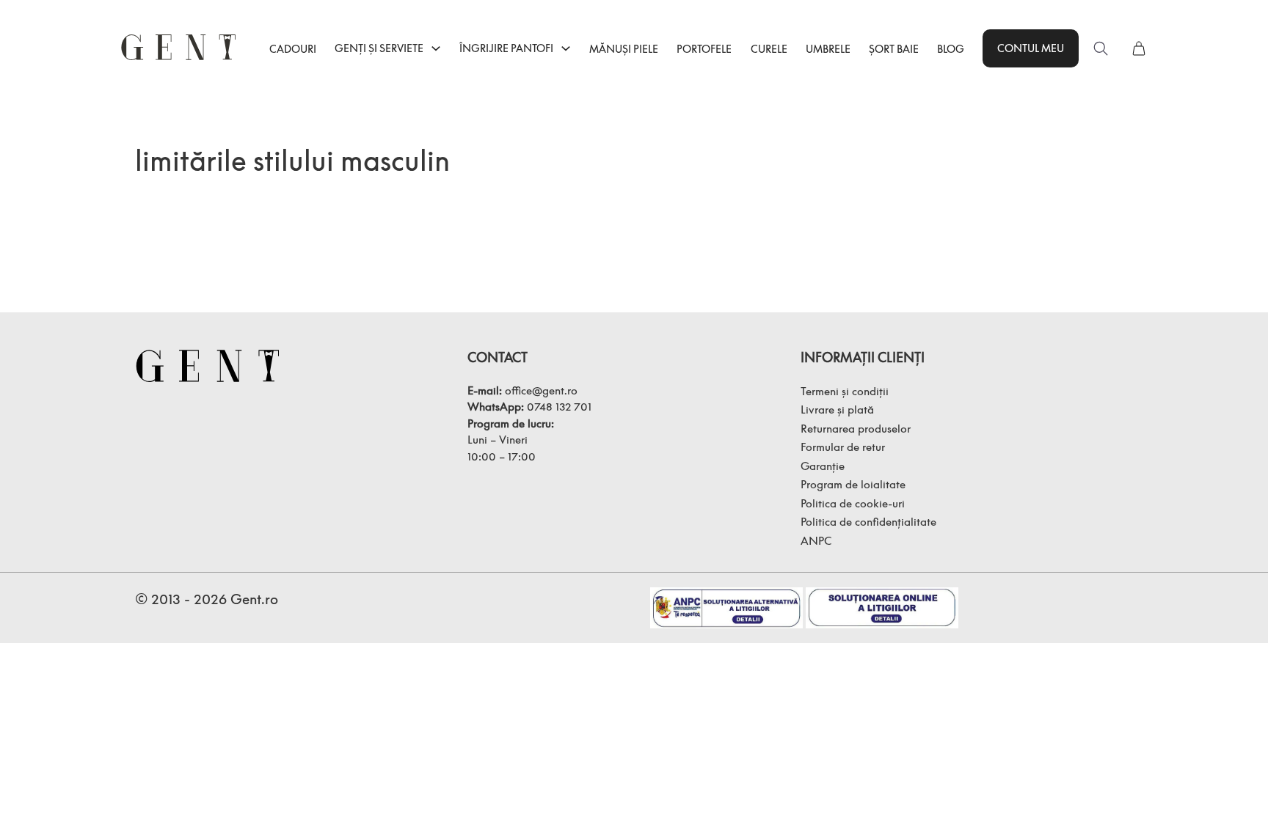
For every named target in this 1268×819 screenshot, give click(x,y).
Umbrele (828, 49)
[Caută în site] (1101, 48)
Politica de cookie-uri (853, 503)
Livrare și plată (837, 409)
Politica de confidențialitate (868, 521)
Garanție (823, 465)
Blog (950, 49)
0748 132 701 (559, 406)
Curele (769, 49)
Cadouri (292, 49)
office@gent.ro (541, 390)
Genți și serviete (379, 48)
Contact (497, 357)
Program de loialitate (853, 484)
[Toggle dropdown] (436, 48)
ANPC (816, 540)
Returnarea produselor (856, 428)
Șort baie (894, 49)
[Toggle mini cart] (1139, 48)
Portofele (704, 49)
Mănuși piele (623, 49)
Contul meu (1030, 48)
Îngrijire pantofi (506, 48)
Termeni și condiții (845, 390)
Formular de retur (843, 446)
